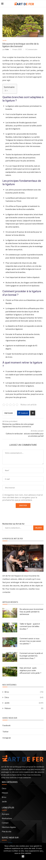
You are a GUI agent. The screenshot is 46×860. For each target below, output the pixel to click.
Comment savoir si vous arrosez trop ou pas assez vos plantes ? (30, 641)
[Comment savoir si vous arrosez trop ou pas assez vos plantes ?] (9, 642)
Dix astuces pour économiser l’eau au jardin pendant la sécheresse (31, 611)
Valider (38, 528)
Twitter (5, 731)
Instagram (6, 738)
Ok (23, 856)
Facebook (6, 725)
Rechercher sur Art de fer (13, 524)
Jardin (4, 40)
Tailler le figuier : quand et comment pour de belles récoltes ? (30, 626)
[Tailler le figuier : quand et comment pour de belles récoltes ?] (9, 627)
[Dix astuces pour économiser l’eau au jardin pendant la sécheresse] (9, 613)
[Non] (43, 851)
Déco (24, 697)
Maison (24, 708)
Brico (24, 692)
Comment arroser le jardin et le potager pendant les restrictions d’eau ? (31, 655)
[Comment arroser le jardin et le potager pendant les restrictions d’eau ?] (9, 657)
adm (7, 49)
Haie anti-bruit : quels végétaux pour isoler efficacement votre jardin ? (30, 670)
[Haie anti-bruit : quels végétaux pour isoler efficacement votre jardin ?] (9, 671)
